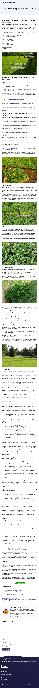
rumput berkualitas (12, 599)
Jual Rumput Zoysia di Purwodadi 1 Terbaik (10, 601)
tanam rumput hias (7, 600)
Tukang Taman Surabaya (6, 684)
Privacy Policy (29, 684)
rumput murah (31, 599)
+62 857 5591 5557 (6, 677)
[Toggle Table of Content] (9, 82)
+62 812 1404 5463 (6, 679)
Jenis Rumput (10, 598)
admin (23, 10)
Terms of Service (29, 685)
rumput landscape (18, 599)
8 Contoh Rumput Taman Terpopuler (16, 99)
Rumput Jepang (5, 85)
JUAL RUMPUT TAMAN (8, 3)
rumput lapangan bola (25, 599)
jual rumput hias (5, 599)
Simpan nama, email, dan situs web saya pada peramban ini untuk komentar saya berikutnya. (18, 645)
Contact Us (5, 666)
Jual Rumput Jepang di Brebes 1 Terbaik (9, 602)
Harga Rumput (5, 598)
